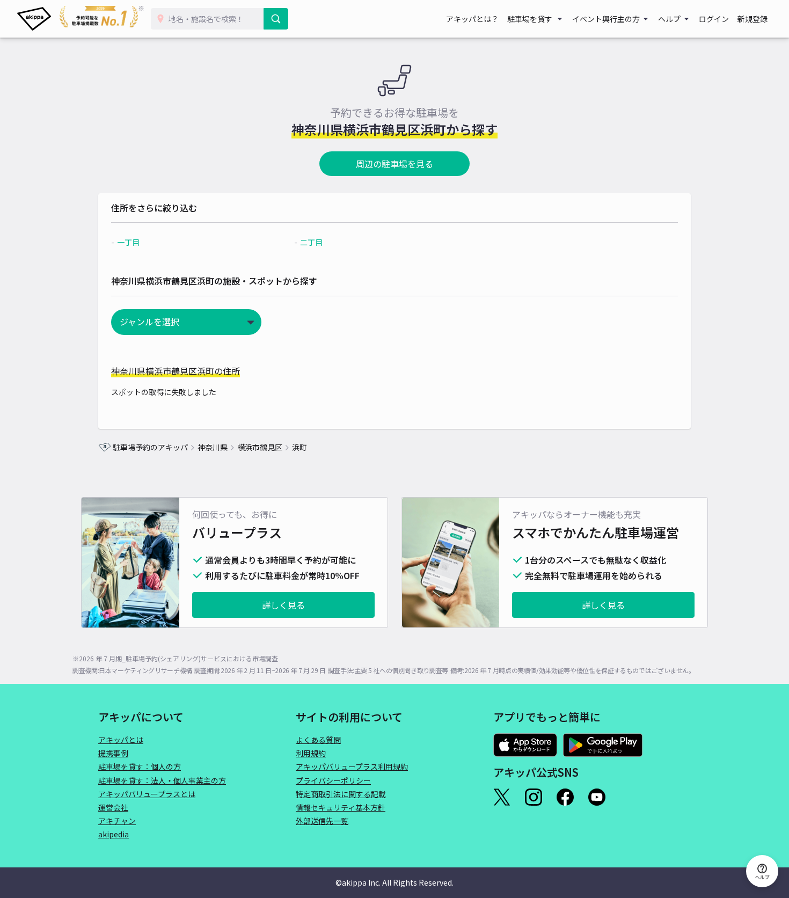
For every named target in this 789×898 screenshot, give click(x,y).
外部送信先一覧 (322, 820)
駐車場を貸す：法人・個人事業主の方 (162, 780)
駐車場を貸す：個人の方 (139, 766)
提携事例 (113, 753)
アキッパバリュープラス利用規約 (352, 766)
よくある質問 (318, 739)
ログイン (714, 18)
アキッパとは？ (472, 18)
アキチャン (117, 820)
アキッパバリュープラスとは (146, 794)
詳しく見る (283, 604)
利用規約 (311, 753)
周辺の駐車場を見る (394, 163)
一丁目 (128, 242)
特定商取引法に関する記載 (341, 794)
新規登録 (752, 18)
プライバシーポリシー (333, 780)
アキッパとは (120, 739)
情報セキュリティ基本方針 (340, 807)
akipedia (113, 834)
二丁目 (311, 242)
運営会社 (113, 807)
